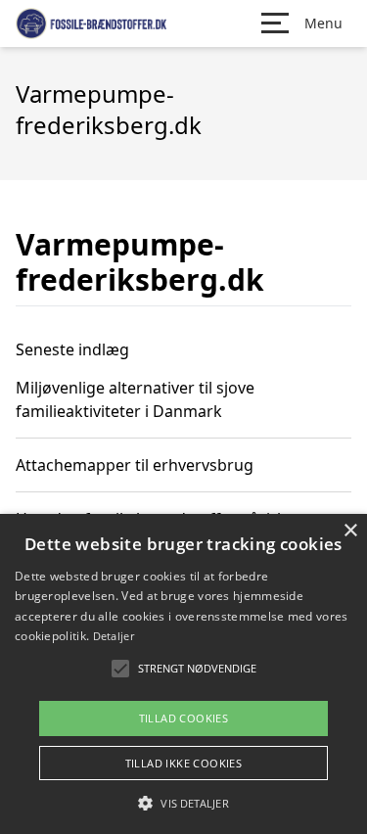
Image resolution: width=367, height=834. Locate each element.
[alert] (183, 674)
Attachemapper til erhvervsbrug (134, 465)
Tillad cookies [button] (184, 718)
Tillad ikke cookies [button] (184, 763)
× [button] (350, 531)
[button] (183, 802)
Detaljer (113, 635)
